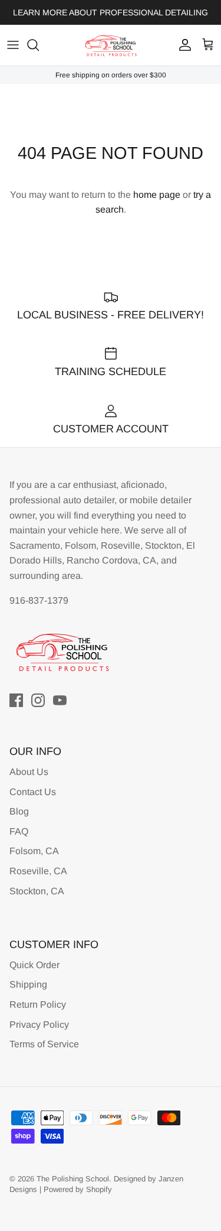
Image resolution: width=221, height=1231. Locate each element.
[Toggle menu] (13, 45)
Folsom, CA (34, 851)
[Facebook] (16, 700)
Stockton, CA (36, 891)
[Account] (182, 45)
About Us (28, 772)
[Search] (39, 45)
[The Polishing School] (110, 45)
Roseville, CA (38, 871)
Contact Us (32, 792)
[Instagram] (38, 700)
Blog (19, 811)
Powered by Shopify (78, 1189)
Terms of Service (44, 1044)
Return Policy (37, 1004)
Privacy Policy (39, 1025)
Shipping (28, 984)
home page (156, 195)
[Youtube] (60, 700)
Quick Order (34, 965)
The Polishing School (73, 1178)
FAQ (18, 831)
